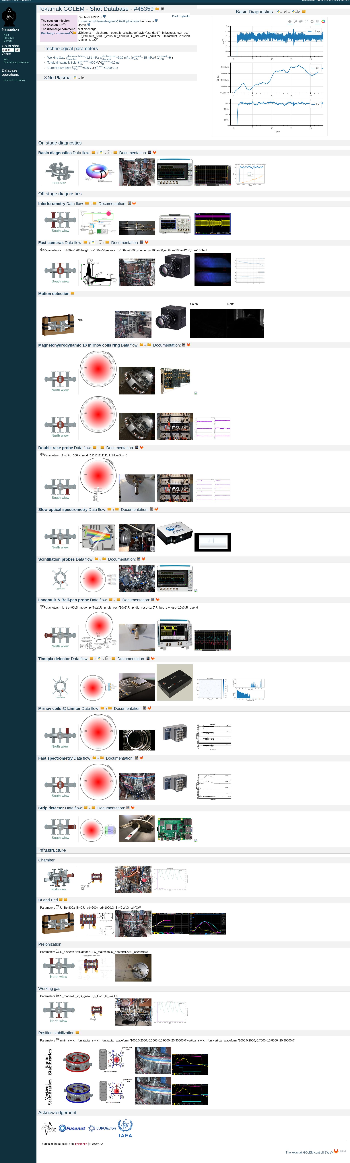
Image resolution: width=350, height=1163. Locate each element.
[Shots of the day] (104, 17)
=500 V (82, 67)
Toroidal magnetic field (62, 62)
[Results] (83, 77)
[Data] (72, 293)
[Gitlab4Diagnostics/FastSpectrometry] (141, 758)
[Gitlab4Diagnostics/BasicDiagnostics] (154, 152)
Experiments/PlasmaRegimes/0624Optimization (109, 21)
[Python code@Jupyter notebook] (75, 77)
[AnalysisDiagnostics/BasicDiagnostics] (108, 152)
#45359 (144, 8)
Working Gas (55, 57)
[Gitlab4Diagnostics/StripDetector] (133, 808)
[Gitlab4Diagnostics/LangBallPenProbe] (158, 600)
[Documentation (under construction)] (150, 152)
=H (164, 57)
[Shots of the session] (88, 25)
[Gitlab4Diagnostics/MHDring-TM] (188, 345)
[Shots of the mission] (156, 21)
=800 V (88, 62)
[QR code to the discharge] (161, 8)
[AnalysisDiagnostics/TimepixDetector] (107, 658)
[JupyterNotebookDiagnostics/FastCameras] (93, 242)
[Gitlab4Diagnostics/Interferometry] (134, 203)
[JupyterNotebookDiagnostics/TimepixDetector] (99, 658)
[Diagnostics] (60, 184)
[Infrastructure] (59, 891)
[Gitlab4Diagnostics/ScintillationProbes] (143, 559)
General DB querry (14, 80)
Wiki (6, 59)
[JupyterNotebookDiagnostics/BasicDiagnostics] (101, 152)
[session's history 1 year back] (63, 25)
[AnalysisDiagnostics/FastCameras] (100, 242)
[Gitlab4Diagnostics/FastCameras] (146, 242)
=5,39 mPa (115, 57)
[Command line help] (71, 33)
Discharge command (55, 33)
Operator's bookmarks (16, 62)
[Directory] (115, 152)
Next (6, 34)
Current (8, 40)
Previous (9, 37)
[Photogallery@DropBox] (137, 184)
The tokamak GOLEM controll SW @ (310, 1152)
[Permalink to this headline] (156, 8)
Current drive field (58, 67)
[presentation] (75, 57)
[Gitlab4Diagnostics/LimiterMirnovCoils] (149, 708)
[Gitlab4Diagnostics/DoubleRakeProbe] (141, 447)
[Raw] (93, 152)
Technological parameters (71, 48)
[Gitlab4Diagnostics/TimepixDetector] (153, 658)
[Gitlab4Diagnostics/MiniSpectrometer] (156, 509)
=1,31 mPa (82, 57)
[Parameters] (42, 250)
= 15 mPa (143, 57)
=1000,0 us (106, 67)
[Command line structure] (74, 33)
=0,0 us (110, 62)
